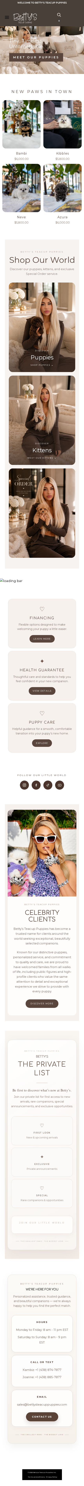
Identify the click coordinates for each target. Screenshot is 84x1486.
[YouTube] (59, 785)
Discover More (42, 1003)
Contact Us (42, 1416)
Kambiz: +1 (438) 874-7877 (42, 1370)
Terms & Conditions (36, 1477)
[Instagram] (24, 785)
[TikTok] (47, 785)
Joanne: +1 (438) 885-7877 (42, 1377)
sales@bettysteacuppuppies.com (42, 1404)
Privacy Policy (51, 1477)
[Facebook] (36, 785)
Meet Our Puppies (36, 57)
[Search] (59, 14)
